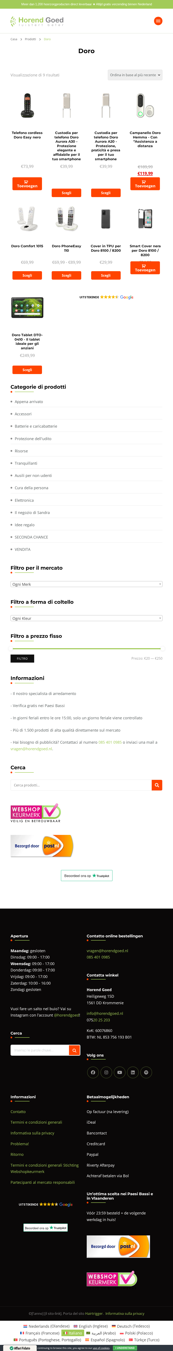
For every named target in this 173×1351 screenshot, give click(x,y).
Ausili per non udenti (33, 475)
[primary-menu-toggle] (158, 21)
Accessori (23, 413)
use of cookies (101, 1348)
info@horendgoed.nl (105, 1013)
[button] (106, 297)
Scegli (66, 193)
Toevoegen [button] (27, 185)
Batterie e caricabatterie (36, 426)
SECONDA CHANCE (31, 537)
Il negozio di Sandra (32, 512)
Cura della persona (31, 487)
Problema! (20, 1143)
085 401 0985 (110, 742)
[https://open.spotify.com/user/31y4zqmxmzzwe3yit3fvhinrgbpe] (146, 1072)
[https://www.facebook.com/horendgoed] (93, 1072)
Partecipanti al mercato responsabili (43, 1182)
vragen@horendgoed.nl (31, 748)
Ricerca (157, 785)
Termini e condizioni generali (36, 1122)
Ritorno (17, 1154)
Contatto (18, 1111)
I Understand (125, 1348)
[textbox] (87, 584)
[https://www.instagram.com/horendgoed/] (106, 1072)
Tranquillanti (26, 463)
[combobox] (87, 584)
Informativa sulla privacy (32, 1133)
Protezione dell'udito (33, 438)
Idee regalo (25, 524)
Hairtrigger (94, 1313)
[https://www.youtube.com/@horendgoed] (120, 1072)
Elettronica (24, 500)
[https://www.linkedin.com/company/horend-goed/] (133, 1072)
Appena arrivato (29, 401)
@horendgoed (66, 1015)
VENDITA (22, 549)
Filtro (22, 658)
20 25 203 (101, 1019)
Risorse (21, 450)
